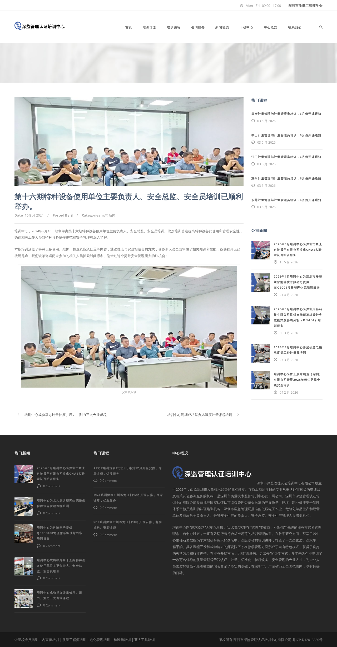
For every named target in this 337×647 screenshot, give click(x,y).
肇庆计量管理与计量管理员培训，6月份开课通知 (286, 114)
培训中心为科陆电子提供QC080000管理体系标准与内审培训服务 (59, 532)
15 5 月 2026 (289, 262)
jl (72, 215)
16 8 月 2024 (34, 215)
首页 (128, 27)
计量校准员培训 (26, 639)
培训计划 (149, 27)
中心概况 (270, 27)
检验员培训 (122, 639)
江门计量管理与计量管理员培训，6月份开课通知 (286, 157)
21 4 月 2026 (289, 295)
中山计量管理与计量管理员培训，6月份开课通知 (286, 135)
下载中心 (246, 27)
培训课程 (174, 27)
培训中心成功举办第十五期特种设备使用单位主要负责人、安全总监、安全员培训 (61, 565)
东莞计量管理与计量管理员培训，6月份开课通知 (286, 200)
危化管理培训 (100, 639)
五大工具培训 (144, 639)
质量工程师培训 (74, 639)
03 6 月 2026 (266, 121)
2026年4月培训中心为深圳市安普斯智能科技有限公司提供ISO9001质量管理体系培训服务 (298, 281)
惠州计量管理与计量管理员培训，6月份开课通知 (286, 178)
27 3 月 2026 (289, 360)
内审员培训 (50, 639)
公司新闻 (109, 215)
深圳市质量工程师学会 (305, 5)
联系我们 (295, 27)
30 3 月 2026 (289, 333)
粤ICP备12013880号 (307, 639)
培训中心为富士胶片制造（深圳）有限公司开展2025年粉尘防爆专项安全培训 (298, 379)
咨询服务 (198, 27)
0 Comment (51, 486)
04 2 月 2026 (289, 392)
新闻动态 (222, 27)
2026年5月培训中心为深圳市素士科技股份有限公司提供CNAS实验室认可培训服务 (298, 249)
